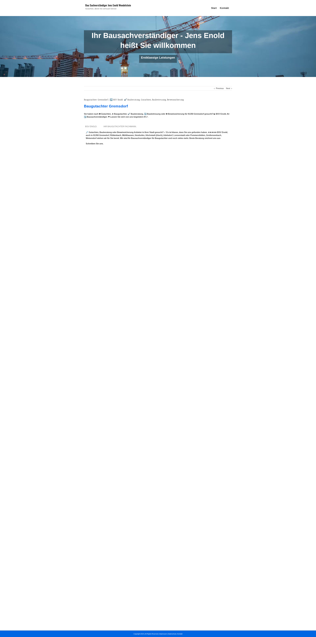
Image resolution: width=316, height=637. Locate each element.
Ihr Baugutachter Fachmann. (121, 126)
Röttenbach (115, 135)
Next (228, 88)
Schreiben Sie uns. (94, 144)
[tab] (91, 126)
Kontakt (179, 634)
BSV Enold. (91, 126)
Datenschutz (172, 634)
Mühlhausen (128, 135)
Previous (220, 88)
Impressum (163, 634)
